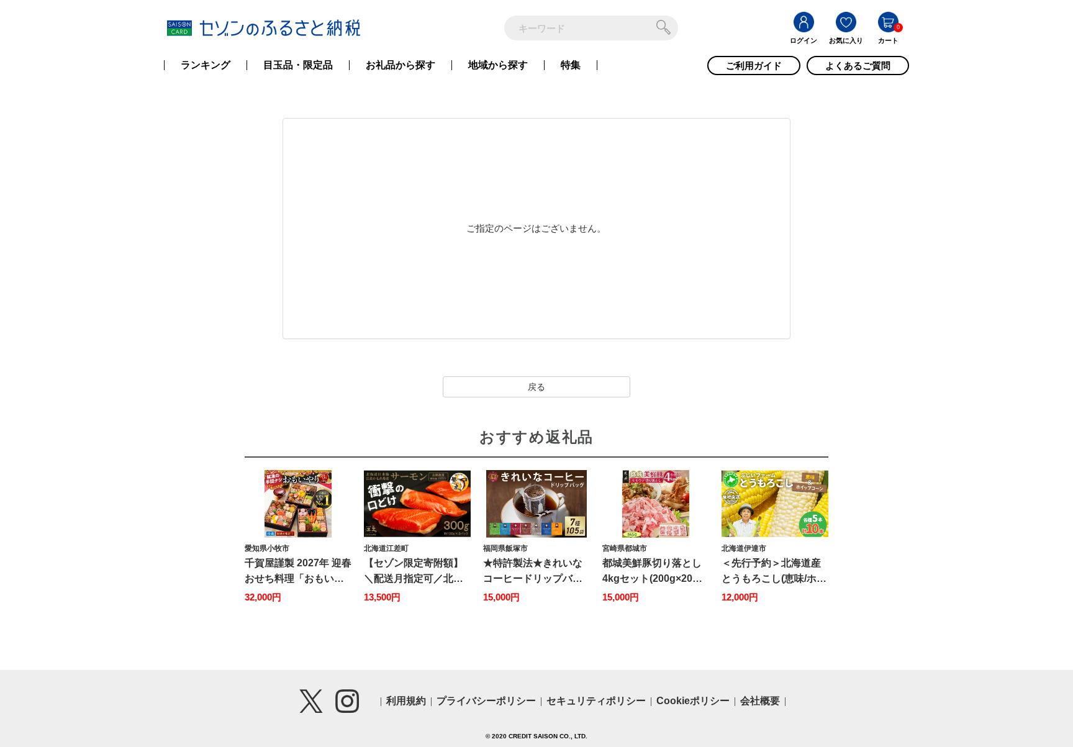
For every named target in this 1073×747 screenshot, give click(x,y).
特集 (571, 65)
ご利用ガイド (754, 65)
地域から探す (498, 65)
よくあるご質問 (857, 65)
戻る (536, 387)
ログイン (803, 40)
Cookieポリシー (693, 700)
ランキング (205, 65)
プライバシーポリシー (486, 700)
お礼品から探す (400, 65)
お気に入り (846, 40)
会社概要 (760, 700)
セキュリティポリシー (596, 700)
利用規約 (406, 700)
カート (888, 40)
